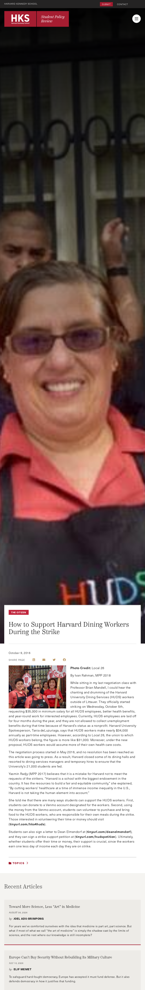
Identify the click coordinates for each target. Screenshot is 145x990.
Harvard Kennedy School (20, 3)
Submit (106, 4)
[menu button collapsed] (136, 18)
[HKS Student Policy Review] (36, 19)
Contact (122, 4)
